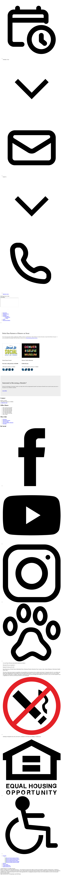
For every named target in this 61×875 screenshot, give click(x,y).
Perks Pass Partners (6, 320)
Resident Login (6, 316)
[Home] (4, 310)
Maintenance (7, 317)
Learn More (4, 390)
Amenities (5, 314)
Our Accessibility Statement (8, 422)
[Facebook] (32, 485)
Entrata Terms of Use (7, 866)
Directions (5, 419)
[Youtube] (32, 543)
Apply (4, 319)
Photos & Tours (6, 313)
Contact (6, 318)
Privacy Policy (5, 864)
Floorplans (5, 312)
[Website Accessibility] (32, 853)
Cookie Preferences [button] (6, 865)
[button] (32, 661)
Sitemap (4, 863)
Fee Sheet (5, 423)
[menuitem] (32, 312)
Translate (4, 855)
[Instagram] (32, 601)
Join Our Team (5, 421)
